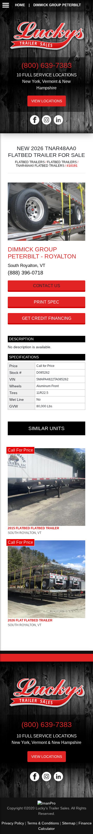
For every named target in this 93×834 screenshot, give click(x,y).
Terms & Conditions (43, 823)
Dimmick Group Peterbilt (57, 5)
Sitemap (68, 823)
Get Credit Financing (46, 318)
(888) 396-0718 (25, 272)
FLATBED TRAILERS (30, 162)
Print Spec (46, 302)
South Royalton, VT (26, 265)
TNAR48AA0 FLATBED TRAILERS (40, 166)
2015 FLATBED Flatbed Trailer (33, 528)
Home (20, 5)
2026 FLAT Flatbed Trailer (30, 620)
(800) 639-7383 (46, 65)
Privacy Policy (13, 823)
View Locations (46, 101)
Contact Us (46, 286)
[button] (8, 211)
